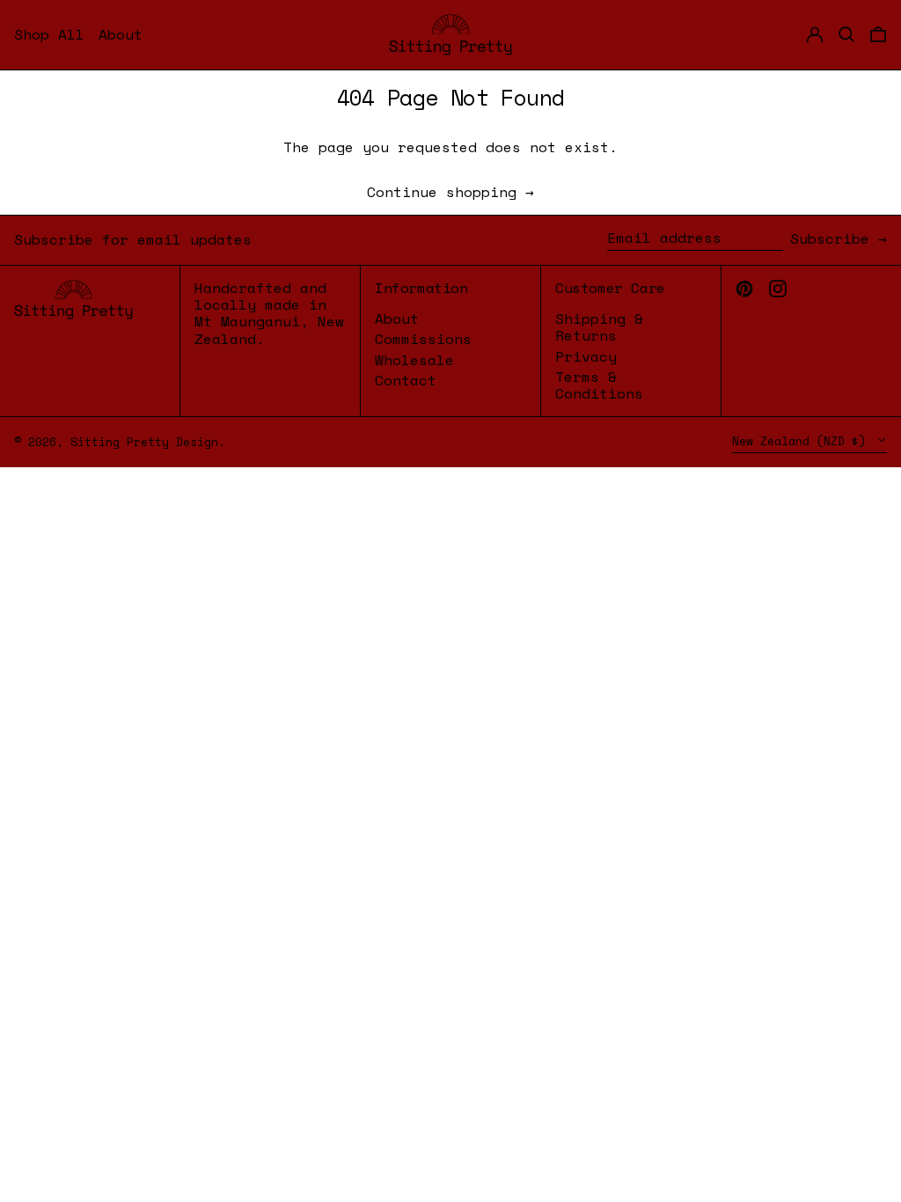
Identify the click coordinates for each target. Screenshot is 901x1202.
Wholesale (414, 359)
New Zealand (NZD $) (802, 441)
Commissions (423, 338)
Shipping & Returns (599, 327)
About (397, 318)
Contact (405, 380)
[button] (878, 34)
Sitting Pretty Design (144, 442)
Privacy (586, 356)
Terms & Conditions (599, 385)
